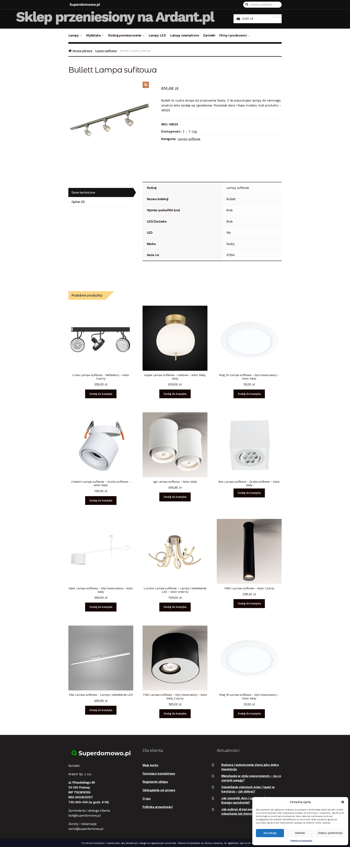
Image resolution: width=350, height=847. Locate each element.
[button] (343, 802)
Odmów (300, 833)
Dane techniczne (83, 192)
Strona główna (82, 50)
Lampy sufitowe (106, 50)
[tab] (100, 192)
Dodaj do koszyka (100, 394)
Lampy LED (157, 35)
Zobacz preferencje (330, 833)
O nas (147, 798)
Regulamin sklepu (155, 782)
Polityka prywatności (301, 840)
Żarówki (209, 35)
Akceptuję (269, 833)
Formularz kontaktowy (159, 773)
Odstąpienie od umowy (159, 790)
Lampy (73, 35)
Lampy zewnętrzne (184, 35)
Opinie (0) (78, 202)
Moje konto (150, 765)
